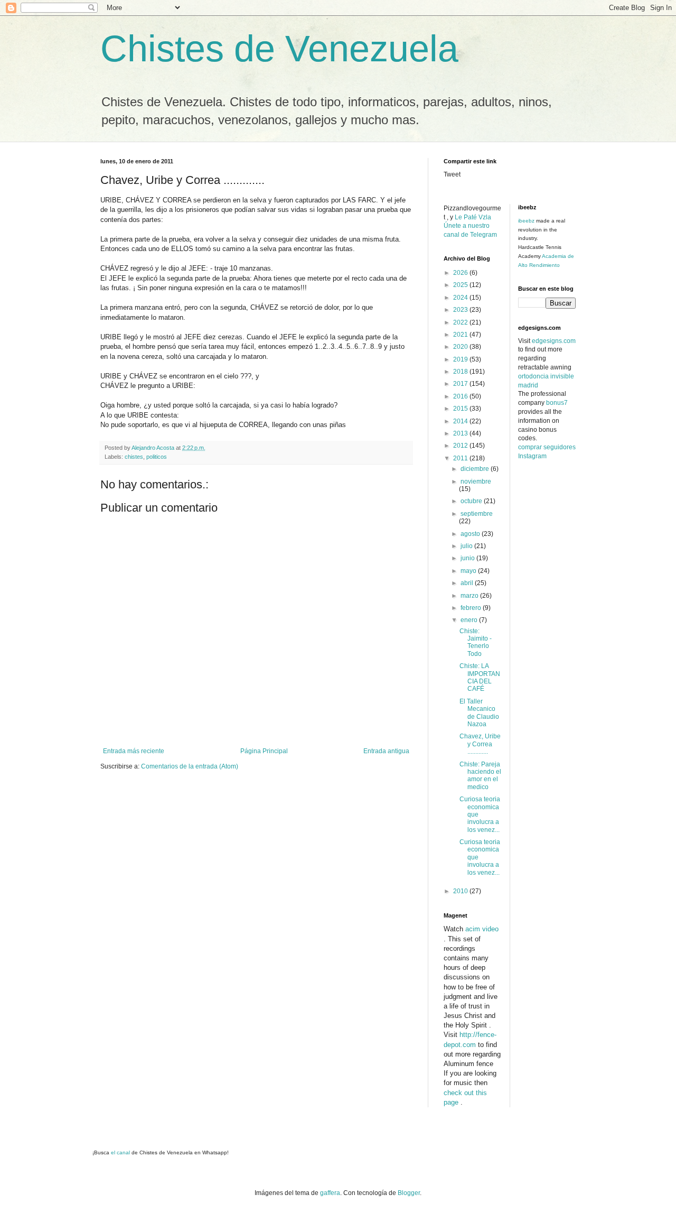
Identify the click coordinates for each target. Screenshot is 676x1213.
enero (470, 620)
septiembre (477, 513)
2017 (461, 383)
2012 (461, 445)
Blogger (409, 1193)
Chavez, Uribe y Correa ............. (480, 744)
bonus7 (557, 402)
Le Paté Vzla (473, 217)
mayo (469, 571)
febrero (472, 608)
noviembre (476, 481)
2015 (461, 408)
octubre (472, 501)
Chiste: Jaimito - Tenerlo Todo (475, 642)
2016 (461, 396)
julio (467, 546)
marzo (470, 595)
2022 (461, 322)
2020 (461, 346)
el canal (121, 1152)
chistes (134, 456)
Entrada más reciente (133, 751)
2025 (461, 285)
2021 (461, 334)
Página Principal (264, 751)
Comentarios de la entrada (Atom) (189, 766)
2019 (461, 359)
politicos (156, 456)
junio (468, 558)
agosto (471, 534)
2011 (461, 458)
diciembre (476, 469)
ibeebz (526, 221)
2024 (461, 297)
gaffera (330, 1193)
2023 (461, 309)
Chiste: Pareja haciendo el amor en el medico (480, 776)
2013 (461, 433)
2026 (461, 272)
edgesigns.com (554, 341)
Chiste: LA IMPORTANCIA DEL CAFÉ (479, 677)
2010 (461, 891)
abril (468, 583)
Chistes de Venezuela (279, 48)
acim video (482, 929)
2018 (461, 371)
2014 (461, 421)
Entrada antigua (386, 751)
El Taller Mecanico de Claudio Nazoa (479, 713)
